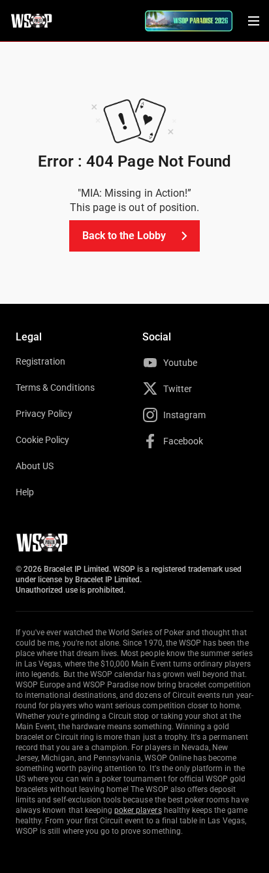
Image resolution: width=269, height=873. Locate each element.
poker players (138, 810)
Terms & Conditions (55, 387)
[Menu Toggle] (253, 21)
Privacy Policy (44, 413)
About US (35, 466)
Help (25, 492)
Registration (40, 361)
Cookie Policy (43, 440)
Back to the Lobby (124, 235)
